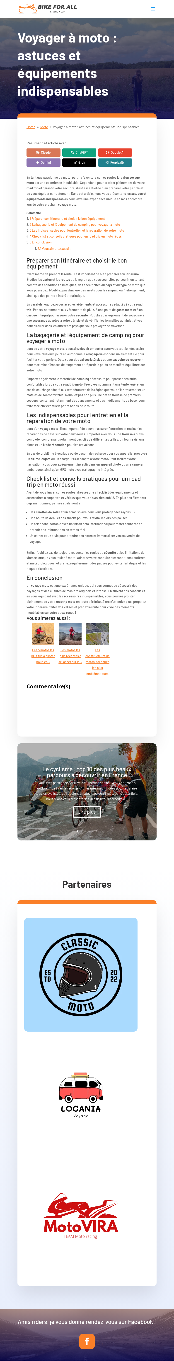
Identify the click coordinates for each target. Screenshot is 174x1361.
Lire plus (87, 812)
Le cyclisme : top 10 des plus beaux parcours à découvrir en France (86, 771)
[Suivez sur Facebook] (87, 1341)
